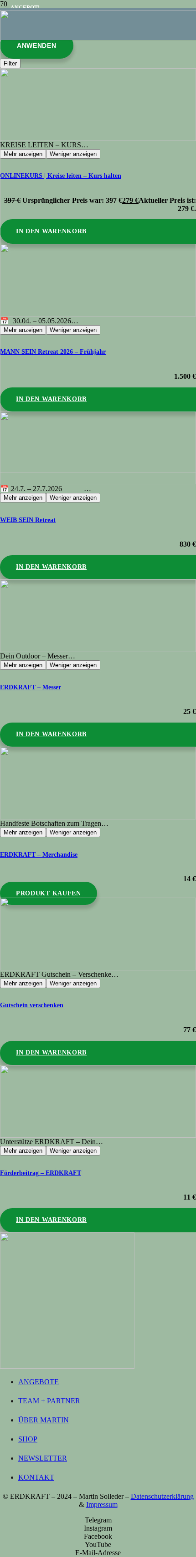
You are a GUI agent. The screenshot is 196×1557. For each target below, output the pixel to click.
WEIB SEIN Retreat (28, 519)
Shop (27, 1439)
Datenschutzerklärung (162, 1496)
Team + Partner (49, 1401)
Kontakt (36, 1477)
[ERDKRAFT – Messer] (98, 615)
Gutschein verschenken (31, 1005)
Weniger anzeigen (73, 497)
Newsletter (42, 1458)
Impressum (102, 1504)
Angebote (38, 1382)
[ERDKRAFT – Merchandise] (98, 783)
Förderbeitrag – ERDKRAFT (40, 1172)
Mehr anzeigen (23, 497)
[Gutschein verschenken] (98, 934)
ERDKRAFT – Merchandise (38, 854)
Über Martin (43, 1420)
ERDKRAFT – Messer (30, 687)
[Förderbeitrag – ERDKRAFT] (98, 1101)
